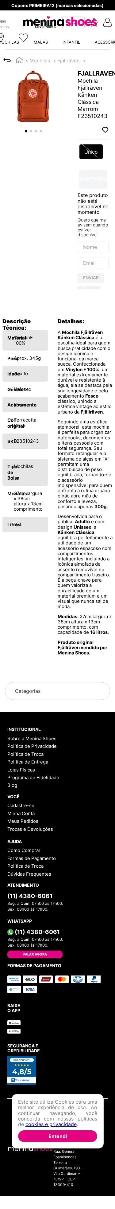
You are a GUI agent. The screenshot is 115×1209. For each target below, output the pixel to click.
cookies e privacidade (51, 1124)
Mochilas (39, 60)
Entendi (57, 1136)
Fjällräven (68, 60)
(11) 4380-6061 (29, 896)
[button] (43, 23)
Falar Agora (35, 954)
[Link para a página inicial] (19, 61)
